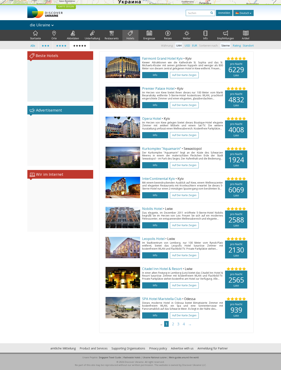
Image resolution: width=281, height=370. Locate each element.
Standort (248, 45)
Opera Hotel (151, 118)
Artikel (245, 38)
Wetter (187, 38)
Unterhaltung (92, 38)
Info (205, 38)
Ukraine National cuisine (155, 357)
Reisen (168, 38)
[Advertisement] (60, 140)
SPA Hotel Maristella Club (162, 299)
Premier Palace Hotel (158, 88)
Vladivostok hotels (131, 357)
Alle (32, 46)
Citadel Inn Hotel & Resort (162, 268)
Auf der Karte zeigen (184, 75)
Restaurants (111, 38)
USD (187, 45)
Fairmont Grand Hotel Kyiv (162, 58)
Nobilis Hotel (152, 208)
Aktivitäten (73, 38)
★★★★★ (79, 46)
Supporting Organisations (128, 348)
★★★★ (61, 46)
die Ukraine (40, 24)
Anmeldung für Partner (212, 348)
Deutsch (244, 13)
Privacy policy (158, 348)
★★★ (46, 46)
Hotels (130, 38)
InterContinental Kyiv (158, 178)
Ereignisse (149, 38)
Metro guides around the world (184, 357)
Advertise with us (182, 348)
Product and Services (94, 348)
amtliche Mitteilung (63, 348)
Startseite (35, 38)
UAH (179, 45)
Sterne (225, 45)
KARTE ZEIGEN (66, 6)
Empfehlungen (225, 38)
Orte (54, 38)
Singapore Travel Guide (110, 357)
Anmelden (224, 13)
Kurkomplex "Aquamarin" (161, 148)
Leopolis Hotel (153, 238)
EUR (194, 45)
